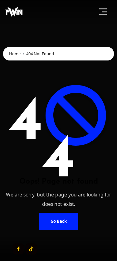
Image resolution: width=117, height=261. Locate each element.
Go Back (59, 221)
